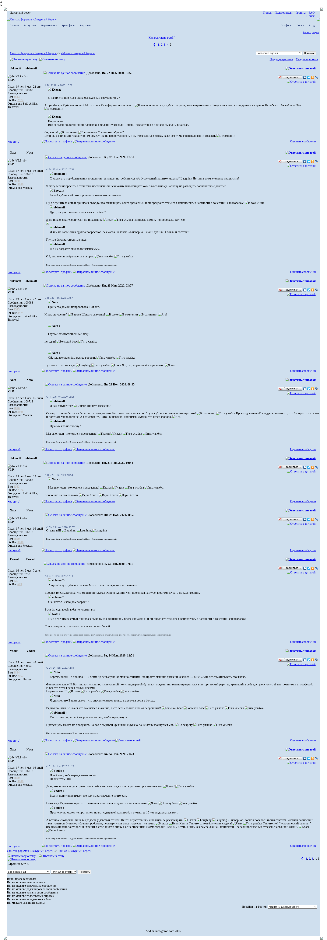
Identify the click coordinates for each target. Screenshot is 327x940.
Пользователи (284, 12)
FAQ (312, 12)
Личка (300, 25)
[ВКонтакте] (305, 77)
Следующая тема (307, 59)
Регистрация (311, 32)
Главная (14, 25)
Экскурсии (30, 25)
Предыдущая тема (281, 59)
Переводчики (49, 25)
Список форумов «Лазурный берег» (33, 53)
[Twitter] (309, 77)
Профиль (286, 25)
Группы (301, 12)
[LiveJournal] (317, 77)
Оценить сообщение (303, 141)
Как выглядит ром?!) (162, 37)
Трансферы (68, 25)
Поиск (267, 12)
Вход (312, 25)
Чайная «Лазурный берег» (78, 53)
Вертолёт (85, 25)
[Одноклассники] (313, 77)
